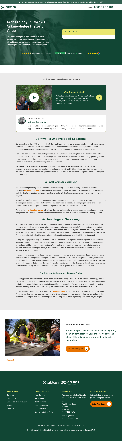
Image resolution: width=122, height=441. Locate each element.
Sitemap (10, 408)
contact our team (58, 291)
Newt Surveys (40, 402)
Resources (11, 405)
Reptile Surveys (41, 405)
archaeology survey (35, 210)
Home (43, 79)
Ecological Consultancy (17, 402)
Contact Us (11, 398)
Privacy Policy (64, 425)
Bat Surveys (40, 398)
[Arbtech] (8, 7)
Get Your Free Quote (75, 349)
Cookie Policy (78, 425)
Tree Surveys (40, 395)
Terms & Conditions (46, 425)
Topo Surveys (40, 408)
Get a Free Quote (98, 404)
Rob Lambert (41, 122)
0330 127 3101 (103, 7)
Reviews (10, 395)
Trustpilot (10, 360)
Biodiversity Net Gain (44, 412)
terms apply (98, 2)
